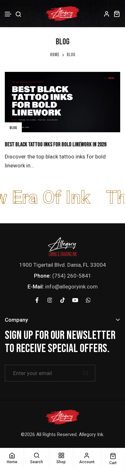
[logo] (62, 246)
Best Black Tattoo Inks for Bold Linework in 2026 (55, 144)
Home (54, 55)
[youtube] (75, 300)
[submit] (85, 373)
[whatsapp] (88, 300)
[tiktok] (62, 300)
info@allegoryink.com (71, 286)
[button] (8, 14)
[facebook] (36, 300)
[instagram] (49, 300)
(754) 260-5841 (71, 275)
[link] (62, 102)
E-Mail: (36, 286)
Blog (13, 127)
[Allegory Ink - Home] (62, 13)
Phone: (42, 275)
